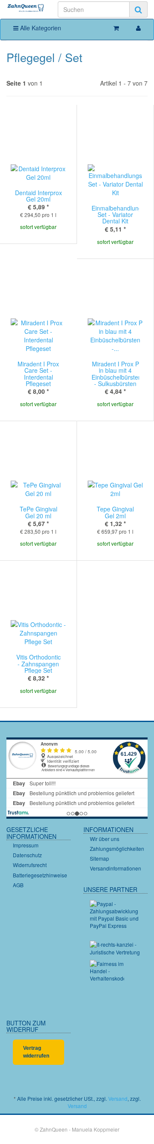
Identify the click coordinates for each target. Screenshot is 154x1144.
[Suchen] (138, 9)
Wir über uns (104, 838)
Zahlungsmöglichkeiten (117, 848)
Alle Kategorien (39, 28)
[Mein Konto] (138, 27)
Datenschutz (27, 855)
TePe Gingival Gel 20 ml (38, 512)
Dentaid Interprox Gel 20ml (38, 195)
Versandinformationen (115, 868)
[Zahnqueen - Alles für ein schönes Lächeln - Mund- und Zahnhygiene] (25, 8)
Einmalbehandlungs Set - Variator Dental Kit (118, 215)
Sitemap (99, 858)
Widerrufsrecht (30, 864)
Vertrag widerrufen (36, 1051)
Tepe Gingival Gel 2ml (115, 512)
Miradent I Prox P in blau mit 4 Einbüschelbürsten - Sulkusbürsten (117, 374)
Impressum (25, 845)
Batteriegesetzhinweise (40, 875)
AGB (18, 884)
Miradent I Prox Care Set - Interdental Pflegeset (38, 374)
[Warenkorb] (116, 27)
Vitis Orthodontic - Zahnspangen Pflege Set (38, 664)
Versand (117, 1098)
